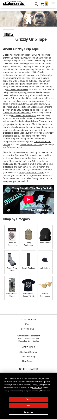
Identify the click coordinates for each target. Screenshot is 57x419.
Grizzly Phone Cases (12, 294)
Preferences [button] (45, 391)
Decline (28, 406)
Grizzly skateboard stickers (31, 172)
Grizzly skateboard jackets (23, 115)
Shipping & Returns (28, 351)
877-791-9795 (27, 328)
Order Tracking (28, 356)
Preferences (28, 412)
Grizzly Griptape (28, 268)
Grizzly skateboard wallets (35, 169)
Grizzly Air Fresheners (12, 243)
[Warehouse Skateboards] (15, 4)
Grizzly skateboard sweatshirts (17, 112)
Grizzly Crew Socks (12, 269)
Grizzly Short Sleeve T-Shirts (28, 294)
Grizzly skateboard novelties (38, 155)
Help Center (27, 361)
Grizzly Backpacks (28, 243)
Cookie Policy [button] (37, 388)
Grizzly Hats (45, 268)
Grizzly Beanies (45, 242)
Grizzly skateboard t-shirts (38, 98)
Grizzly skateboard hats (31, 144)
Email (27, 324)
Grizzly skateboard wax (17, 89)
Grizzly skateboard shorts (26, 121)
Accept (28, 399)
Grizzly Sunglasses (45, 294)
